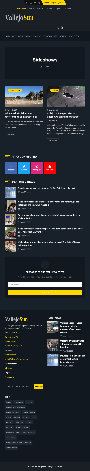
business (9, 422)
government (18, 402)
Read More (10, 134)
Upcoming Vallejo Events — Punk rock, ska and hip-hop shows (72, 343)
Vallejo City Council (13, 412)
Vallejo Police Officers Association (18, 443)
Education (47, 36)
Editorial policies (10, 341)
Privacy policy (10, 377)
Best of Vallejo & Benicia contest (16, 359)
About (31, 9)
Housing (37, 36)
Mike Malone (10, 438)
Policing (28, 36)
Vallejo (8, 402)
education (19, 422)
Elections (9, 427)
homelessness (11, 448)
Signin (58, 9)
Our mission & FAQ (11, 337)
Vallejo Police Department (15, 407)
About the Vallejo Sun (13, 333)
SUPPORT (21, 8)
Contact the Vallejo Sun (13, 346)
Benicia (17, 417)
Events (63, 36)
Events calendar (10, 355)
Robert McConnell (12, 432)
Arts (56, 36)
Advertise (8, 368)
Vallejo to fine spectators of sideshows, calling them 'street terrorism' (63, 116)
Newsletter (74, 36)
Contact (49, 9)
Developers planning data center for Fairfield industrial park (46, 188)
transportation (15, 90)
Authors (40, 9)
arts (34, 417)
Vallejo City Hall (29, 412)
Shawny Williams (22, 427)
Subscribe (67, 9)
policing (55, 90)
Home (8, 36)
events (8, 417)
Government (17, 36)
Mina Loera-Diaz (29, 432)
